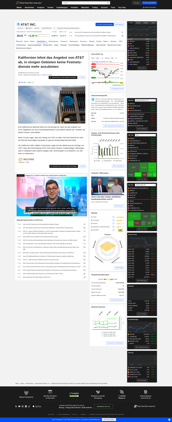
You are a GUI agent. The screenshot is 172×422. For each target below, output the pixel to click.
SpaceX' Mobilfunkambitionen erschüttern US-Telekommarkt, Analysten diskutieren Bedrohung (48, 256)
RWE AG (132, 145)
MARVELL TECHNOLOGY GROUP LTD (140, 121)
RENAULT (132, 197)
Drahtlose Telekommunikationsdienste (113, 118)
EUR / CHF (131, 254)
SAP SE (132, 108)
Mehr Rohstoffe (142, 314)
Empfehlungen (62, 7)
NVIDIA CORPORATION (136, 118)
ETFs (121, 41)
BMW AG (132, 103)
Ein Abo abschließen (149, 3)
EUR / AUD (131, 268)
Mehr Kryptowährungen (142, 347)
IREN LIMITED (134, 123)
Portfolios (74, 7)
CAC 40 (132, 46)
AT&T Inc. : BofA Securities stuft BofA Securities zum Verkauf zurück (41, 259)
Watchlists (85, 7)
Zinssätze (131, 352)
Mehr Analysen (119, 206)
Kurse (26, 41)
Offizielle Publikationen (87, 45)
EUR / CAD (131, 265)
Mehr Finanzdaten (118, 166)
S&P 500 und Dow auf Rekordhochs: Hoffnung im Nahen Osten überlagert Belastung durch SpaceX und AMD (51, 248)
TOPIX (131, 59)
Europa (138, 22)
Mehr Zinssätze (142, 380)
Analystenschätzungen (100, 275)
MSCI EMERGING (134, 62)
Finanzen (64, 41)
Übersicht (19, 41)
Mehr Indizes (142, 68)
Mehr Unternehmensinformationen (113, 126)
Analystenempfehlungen (34, 45)
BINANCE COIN (134, 341)
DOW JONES (133, 53)
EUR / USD (131, 249)
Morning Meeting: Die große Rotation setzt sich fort (36, 277)
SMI (131, 43)
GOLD (129, 301)
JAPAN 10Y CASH (135, 372)
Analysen (40, 7)
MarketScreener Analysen (23, 48)
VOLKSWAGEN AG (135, 141)
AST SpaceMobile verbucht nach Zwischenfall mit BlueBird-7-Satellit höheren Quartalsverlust (96, 36)
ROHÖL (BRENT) (133, 305)
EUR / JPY (131, 277)
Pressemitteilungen (74, 45)
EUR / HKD (131, 272)
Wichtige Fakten (47, 45)
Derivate (114, 41)
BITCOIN (132, 334)
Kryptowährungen (133, 319)
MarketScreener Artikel (114, 45)
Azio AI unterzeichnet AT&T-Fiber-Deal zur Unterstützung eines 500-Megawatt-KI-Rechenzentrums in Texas (52, 266)
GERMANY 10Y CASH (136, 367)
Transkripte (63, 45)
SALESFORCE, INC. (135, 106)
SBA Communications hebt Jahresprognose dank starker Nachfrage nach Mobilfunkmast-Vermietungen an (51, 263)
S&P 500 (132, 50)
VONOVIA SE (133, 151)
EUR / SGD (131, 274)
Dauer (93, 58)
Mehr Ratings (119, 267)
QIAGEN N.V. (133, 158)
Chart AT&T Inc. (97, 54)
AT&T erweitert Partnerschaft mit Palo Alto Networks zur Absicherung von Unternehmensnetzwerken (50, 270)
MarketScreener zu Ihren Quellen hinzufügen (64, 77)
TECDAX (132, 41)
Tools (113, 7)
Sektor (105, 41)
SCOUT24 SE (133, 156)
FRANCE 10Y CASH (135, 374)
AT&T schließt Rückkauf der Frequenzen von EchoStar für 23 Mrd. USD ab (43, 273)
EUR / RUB (131, 256)
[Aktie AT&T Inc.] (33, 82)
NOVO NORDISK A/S (135, 110)
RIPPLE (132, 343)
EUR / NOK (131, 261)
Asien (153, 22)
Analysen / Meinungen (100, 173)
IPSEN (131, 205)
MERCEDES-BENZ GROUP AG (138, 143)
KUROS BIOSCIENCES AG (137, 114)
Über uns (74, 414)
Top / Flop (122, 7)
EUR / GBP (131, 251)
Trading (95, 7)
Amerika (146, 22)
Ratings (92, 41)
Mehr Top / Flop (142, 179)
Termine (50, 7)
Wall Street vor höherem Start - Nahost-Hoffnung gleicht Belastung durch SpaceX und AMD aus (48, 252)
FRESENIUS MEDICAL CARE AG (139, 153)
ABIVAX (132, 201)
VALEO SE (132, 195)
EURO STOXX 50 (134, 48)
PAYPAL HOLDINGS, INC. (137, 125)
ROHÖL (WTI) (132, 303)
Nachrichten (29, 7)
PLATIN (130, 310)
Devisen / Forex (132, 234)
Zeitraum (107, 58)
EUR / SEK (131, 258)
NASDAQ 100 (133, 55)
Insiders (56, 45)
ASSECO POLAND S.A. (136, 203)
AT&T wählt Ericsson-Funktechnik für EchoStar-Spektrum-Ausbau (40, 236)
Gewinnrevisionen (98, 307)
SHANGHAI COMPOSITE (136, 57)
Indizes (131, 22)
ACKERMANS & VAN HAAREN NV (139, 188)
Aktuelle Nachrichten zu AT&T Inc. (30, 220)
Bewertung (74, 41)
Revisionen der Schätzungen (115, 343)
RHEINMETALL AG (135, 160)
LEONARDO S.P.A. (135, 208)
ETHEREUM (133, 336)
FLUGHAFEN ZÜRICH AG (137, 210)
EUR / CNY (131, 270)
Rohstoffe (131, 286)
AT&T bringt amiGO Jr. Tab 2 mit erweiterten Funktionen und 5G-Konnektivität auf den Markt (47, 243)
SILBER (130, 308)
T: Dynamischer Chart (117, 88)
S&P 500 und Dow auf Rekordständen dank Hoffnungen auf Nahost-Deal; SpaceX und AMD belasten (50, 240)
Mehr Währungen (142, 280)
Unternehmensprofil (99, 95)
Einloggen (137, 3)
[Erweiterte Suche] (108, 2)
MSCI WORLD (133, 64)
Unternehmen (53, 41)
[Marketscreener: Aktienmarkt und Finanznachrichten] (28, 2)
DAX (131, 39)
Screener (104, 7)
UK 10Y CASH (134, 377)
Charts (32, 41)
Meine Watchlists (142, 129)
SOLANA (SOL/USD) (135, 339)
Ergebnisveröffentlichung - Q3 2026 (114, 121)
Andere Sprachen (101, 45)
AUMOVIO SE (133, 193)
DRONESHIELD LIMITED (136, 116)
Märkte (19, 7)
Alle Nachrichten (21, 45)
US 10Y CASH (134, 370)
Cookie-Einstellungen (64, 414)
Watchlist (130, 100)
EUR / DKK (131, 263)
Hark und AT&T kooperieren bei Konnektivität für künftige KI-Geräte (93, 32)
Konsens (83, 41)
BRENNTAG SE (134, 147)
